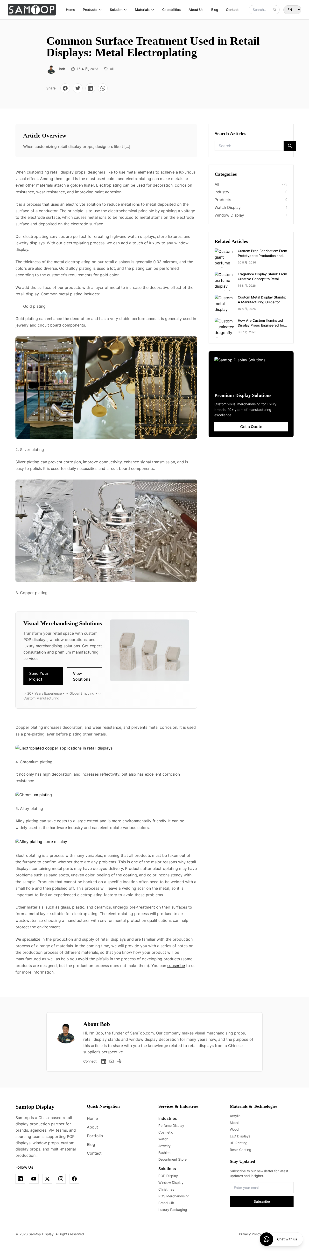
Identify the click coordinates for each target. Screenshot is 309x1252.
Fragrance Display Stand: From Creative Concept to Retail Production (262, 279)
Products (90, 9)
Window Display (170, 1182)
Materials (142, 9)
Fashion (164, 1152)
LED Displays (240, 1136)
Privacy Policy (250, 1234)
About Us (196, 9)
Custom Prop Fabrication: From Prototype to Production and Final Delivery (262, 255)
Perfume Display (171, 1125)
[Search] (275, 10)
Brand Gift (166, 1203)
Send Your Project (38, 676)
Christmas (166, 1189)
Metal (234, 1123)
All (111, 69)
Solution (116, 9)
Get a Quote (251, 426)
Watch (163, 1139)
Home (70, 9)
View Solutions (82, 676)
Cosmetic (165, 1132)
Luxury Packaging (172, 1210)
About (92, 1127)
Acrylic (235, 1116)
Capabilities (171, 9)
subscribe (176, 965)
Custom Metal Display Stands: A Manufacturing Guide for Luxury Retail (262, 302)
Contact (232, 9)
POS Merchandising (174, 1196)
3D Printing (238, 1143)
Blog (214, 9)
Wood (234, 1129)
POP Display (168, 1176)
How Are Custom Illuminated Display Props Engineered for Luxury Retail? (261, 325)
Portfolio (95, 1135)
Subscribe (262, 1201)
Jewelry (164, 1146)
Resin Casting (240, 1150)
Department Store (172, 1159)
